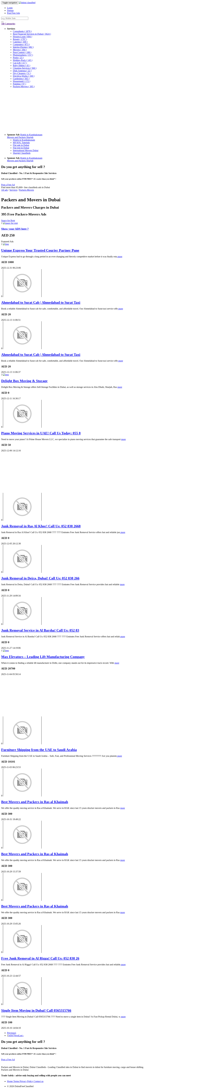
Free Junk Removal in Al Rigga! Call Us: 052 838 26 (40, 958)
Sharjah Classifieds (21, 153)
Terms (16, 1081)
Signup (10, 10)
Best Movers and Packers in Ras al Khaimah (34, 802)
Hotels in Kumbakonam (31, 134)
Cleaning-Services (24, 68)
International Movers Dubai (25, 150)
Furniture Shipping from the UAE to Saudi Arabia (39, 750)
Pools (18, 57)
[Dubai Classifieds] (27, 2)
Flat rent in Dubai (21, 148)
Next (16, 1035)
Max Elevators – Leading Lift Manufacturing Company (43, 657)
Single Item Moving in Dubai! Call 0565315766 (36, 1010)
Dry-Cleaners (22, 73)
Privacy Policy (27, 1081)
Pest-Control (22, 52)
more (119, 256)
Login (10, 8)
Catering (20, 42)
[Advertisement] (89, 110)
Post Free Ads (13, 13)
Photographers (23, 55)
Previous (11, 1033)
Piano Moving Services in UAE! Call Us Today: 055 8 (41, 433)
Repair (20, 39)
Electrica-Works (23, 76)
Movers (20, 49)
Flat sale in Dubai (21, 145)
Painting (19, 84)
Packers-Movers (24, 86)
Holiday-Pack (22, 60)
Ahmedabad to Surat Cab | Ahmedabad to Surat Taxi (40, 302)
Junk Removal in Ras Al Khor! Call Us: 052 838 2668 (41, 526)
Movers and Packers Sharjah (20, 137)
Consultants (22, 31)
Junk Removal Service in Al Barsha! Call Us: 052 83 (40, 630)
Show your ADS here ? (15, 228)
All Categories (8, 23)
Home (10, 1081)
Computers (21, 44)
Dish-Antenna (22, 70)
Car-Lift (20, 63)
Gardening (21, 78)
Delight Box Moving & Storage (24, 381)
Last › (21, 1035)
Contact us (38, 1081)
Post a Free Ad (8, 184)
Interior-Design (23, 47)
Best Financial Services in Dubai (32, 34)
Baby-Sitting (21, 65)
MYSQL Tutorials (21, 142)
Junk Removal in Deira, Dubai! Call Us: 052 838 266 (40, 578)
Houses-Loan (22, 36)
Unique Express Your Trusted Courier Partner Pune (40, 250)
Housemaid (21, 81)
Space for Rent (8, 220)
